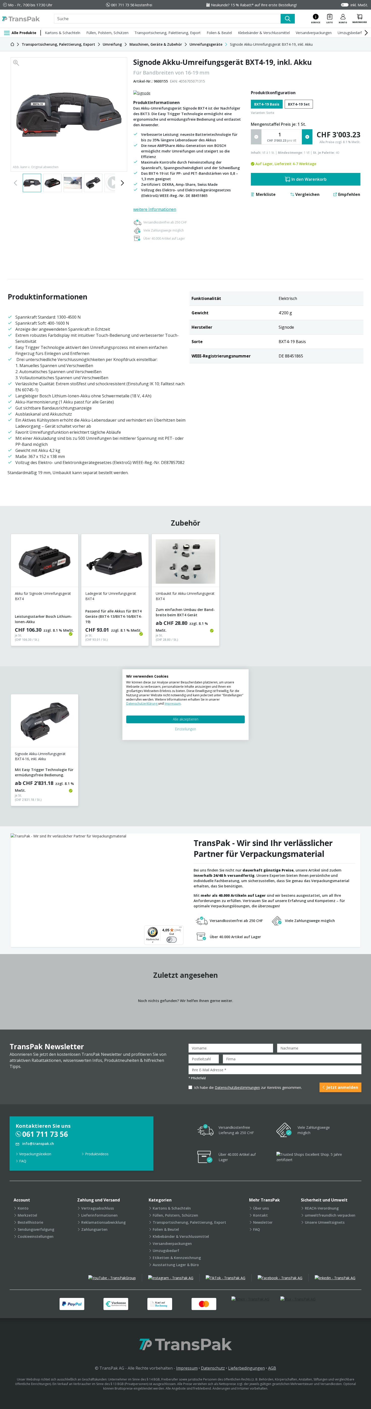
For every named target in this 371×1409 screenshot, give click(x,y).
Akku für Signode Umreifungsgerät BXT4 (43, 596)
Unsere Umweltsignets (324, 1222)
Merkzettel (27, 1215)
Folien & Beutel (219, 32)
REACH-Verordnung (322, 1208)
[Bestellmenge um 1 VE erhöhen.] (307, 136)
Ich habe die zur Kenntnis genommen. (248, 1087)
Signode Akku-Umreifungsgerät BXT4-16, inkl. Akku (40, 756)
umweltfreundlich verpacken (330, 1215)
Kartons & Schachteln (62, 32)
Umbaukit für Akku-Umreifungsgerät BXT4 (185, 596)
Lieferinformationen (99, 1215)
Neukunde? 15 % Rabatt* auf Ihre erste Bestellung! (254, 4)
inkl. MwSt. (359, 4)
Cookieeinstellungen (36, 1236)
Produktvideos (97, 1153)
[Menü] (180, 928)
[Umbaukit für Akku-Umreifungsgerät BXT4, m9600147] (185, 562)
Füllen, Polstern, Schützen (107, 32)
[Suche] (288, 18)
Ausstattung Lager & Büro (176, 1264)
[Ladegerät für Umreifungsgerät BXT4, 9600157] (115, 562)
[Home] (12, 44)
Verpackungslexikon (35, 1153)
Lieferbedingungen (246, 1368)
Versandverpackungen (314, 32)
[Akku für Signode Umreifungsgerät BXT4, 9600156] (44, 562)
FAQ (22, 1161)
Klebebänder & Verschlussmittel (264, 32)
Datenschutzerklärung (142, 703)
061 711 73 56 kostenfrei (131, 4)
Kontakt (260, 1215)
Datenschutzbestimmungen (237, 1087)
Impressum (187, 1368)
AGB (272, 1368)
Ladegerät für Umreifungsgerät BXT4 (110, 596)
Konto (23, 1208)
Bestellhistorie (30, 1222)
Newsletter (263, 1222)
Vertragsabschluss (97, 1208)
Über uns (261, 1208)
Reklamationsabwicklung (103, 1222)
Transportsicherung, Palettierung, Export (168, 32)
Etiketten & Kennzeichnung (177, 1257)
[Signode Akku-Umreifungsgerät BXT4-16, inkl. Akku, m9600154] (44, 722)
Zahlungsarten (94, 1229)
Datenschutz (213, 1368)
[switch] (172, 940)
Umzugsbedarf (350, 32)
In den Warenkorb (309, 179)
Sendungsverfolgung (36, 1229)
